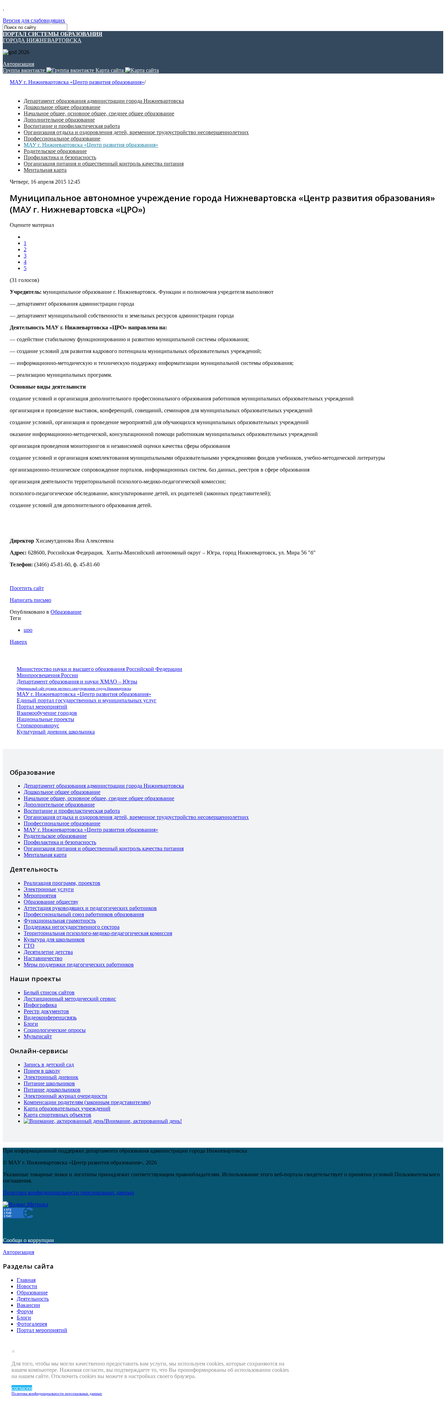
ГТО (29, 946)
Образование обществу (51, 902)
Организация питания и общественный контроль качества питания (104, 164)
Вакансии (28, 1305)
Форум (25, 1311)
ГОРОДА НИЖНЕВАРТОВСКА (52, 37)
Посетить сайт (27, 588)
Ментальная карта (45, 170)
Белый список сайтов (49, 992)
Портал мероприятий (42, 707)
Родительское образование (55, 151)
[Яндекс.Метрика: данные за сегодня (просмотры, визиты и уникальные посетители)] (25, 1204)
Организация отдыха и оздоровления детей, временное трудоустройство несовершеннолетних (136, 132)
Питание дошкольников (52, 1090)
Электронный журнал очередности (65, 1096)
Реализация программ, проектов (62, 883)
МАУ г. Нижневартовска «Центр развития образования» (77, 82)
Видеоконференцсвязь (50, 1017)
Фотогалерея (32, 1324)
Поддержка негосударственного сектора (72, 927)
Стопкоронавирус (38, 725)
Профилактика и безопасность (60, 157)
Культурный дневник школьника (56, 732)
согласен (21, 1388)
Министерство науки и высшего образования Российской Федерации (99, 669)
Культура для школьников (54, 939)
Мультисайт (38, 1036)
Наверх (18, 642)
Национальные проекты (45, 719)
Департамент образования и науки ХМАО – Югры (77, 682)
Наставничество (43, 958)
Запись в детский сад (49, 1065)
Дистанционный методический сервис (70, 999)
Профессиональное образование (62, 139)
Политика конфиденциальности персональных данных (56, 1393)
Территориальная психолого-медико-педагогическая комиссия (98, 933)
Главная (26, 1280)
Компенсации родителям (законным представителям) (87, 1102)
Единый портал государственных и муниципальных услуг (86, 700)
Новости (27, 1286)
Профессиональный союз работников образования (84, 914)
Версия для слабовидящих (34, 20)
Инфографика (40, 1005)
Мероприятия (40, 896)
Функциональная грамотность (60, 921)
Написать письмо (30, 600)
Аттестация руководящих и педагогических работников (90, 908)
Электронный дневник (51, 1077)
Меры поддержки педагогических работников (79, 965)
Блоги (31, 1024)
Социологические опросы (55, 1030)
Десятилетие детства (48, 952)
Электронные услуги (49, 889)
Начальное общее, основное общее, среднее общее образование (99, 113)
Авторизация (18, 64)
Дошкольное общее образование (62, 107)
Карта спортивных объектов (57, 1115)
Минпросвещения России (47, 675)
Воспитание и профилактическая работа (72, 126)
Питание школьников (49, 1083)
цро (28, 630)
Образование (66, 612)
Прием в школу (42, 1071)
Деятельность (33, 1299)
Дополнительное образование (59, 120)
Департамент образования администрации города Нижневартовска (104, 101)
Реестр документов (46, 1011)
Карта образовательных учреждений (67, 1108)
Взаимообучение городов (47, 713)
